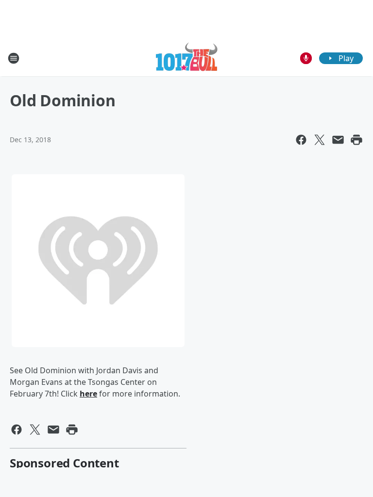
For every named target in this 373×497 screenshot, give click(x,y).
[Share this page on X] (319, 140)
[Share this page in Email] (338, 140)
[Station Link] (186, 58)
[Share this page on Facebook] (301, 140)
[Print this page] (356, 140)
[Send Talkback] (306, 58)
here (88, 393)
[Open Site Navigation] (13, 58)
